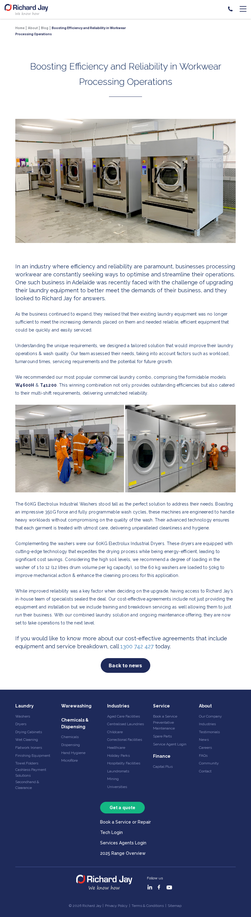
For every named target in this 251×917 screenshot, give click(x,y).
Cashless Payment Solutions (30, 772)
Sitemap (175, 906)
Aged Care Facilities (123, 716)
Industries (118, 705)
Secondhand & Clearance (27, 785)
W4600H (24, 385)
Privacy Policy (116, 906)
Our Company (210, 716)
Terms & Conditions (148, 906)
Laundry (24, 705)
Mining (113, 779)
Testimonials (209, 732)
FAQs (203, 755)
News (204, 739)
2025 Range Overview (123, 853)
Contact (205, 771)
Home (19, 28)
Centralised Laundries (125, 724)
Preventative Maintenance (164, 725)
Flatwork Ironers (28, 747)
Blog (44, 28)
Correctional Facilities (124, 739)
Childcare (115, 732)
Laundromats (118, 771)
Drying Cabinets (28, 732)
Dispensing (70, 745)
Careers (205, 747)
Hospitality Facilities (123, 763)
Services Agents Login (123, 842)
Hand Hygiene (73, 753)
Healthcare (116, 747)
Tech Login (111, 832)
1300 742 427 (137, 646)
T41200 (48, 385)
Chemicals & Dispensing (74, 723)
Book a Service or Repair (125, 822)
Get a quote (122, 807)
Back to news (125, 665)
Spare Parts (162, 736)
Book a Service (165, 716)
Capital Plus (163, 766)
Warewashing (76, 705)
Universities (117, 787)
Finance (161, 756)
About (205, 705)
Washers (22, 716)
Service (161, 705)
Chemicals (70, 737)
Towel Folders (26, 763)
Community (209, 763)
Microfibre (69, 760)
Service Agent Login (169, 744)
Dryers (20, 724)
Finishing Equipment (32, 755)
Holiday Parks (118, 755)
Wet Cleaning (26, 739)
